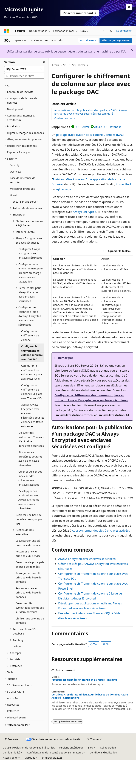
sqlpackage (63, 189)
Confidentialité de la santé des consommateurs (55, 752)
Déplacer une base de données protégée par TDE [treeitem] (29, 519)
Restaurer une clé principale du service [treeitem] (28, 554)
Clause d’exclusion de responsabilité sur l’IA (29, 747)
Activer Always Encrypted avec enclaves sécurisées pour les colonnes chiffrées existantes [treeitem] (32, 415)
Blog (90, 747)
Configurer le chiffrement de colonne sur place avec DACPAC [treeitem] (32, 353)
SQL (65, 65)
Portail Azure (88, 40)
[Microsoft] (6, 31)
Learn (55, 65)
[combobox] (24, 69)
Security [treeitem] (14, 165)
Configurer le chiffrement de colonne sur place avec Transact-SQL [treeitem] (32, 391)
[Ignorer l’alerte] (129, 7)
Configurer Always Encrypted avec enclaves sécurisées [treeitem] (30, 253)
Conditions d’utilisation (103, 752)
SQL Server (78, 65)
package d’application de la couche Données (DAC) (90, 135)
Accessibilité (10, 757)
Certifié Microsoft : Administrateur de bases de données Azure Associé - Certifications (90, 696)
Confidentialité (11, 752)
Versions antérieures (71, 747)
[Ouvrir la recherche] (111, 31)
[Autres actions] (130, 65)
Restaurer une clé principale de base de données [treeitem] (28, 593)
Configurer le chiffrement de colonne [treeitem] (30, 336)
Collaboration (108, 747)
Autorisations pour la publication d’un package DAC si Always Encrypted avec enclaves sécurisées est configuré (90, 112)
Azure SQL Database (107, 127)
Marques (29, 757)
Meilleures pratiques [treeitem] (22, 188)
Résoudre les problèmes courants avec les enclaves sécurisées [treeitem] (30, 458)
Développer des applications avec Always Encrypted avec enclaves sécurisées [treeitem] (28, 499)
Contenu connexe (64, 118)
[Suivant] (103, 31)
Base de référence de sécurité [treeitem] (22, 180)
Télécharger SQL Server (116, 40)
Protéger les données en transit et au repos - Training (84, 679)
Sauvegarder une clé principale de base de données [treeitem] (28, 577)
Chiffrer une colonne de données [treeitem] (30, 621)
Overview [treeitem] (15, 171)
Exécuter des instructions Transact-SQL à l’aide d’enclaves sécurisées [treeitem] (31, 439)
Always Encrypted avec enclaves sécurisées (87, 559)
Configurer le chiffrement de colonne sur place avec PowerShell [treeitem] (31, 372)
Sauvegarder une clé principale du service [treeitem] (28, 543)
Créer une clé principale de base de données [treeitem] (30, 564)
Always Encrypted (84, 212)
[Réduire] (44, 62)
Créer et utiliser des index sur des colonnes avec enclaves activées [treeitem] (30, 478)
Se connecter (124, 30)
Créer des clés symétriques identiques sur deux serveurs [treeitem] (30, 608)
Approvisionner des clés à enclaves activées (101, 530)
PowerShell (123, 184)
